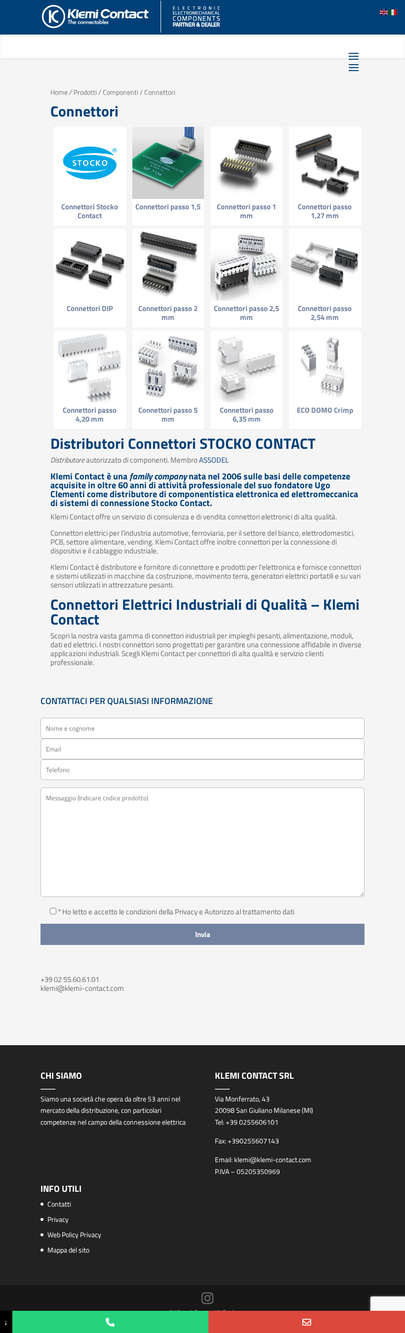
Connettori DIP (90, 308)
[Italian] (393, 11)
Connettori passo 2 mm (168, 313)
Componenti (120, 92)
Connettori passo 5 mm (168, 414)
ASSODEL (214, 460)
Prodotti (85, 92)
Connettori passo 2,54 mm (325, 313)
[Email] (306, 1322)
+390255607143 (253, 1141)
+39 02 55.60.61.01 (69, 979)
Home (59, 92)
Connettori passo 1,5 (168, 206)
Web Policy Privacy (74, 1234)
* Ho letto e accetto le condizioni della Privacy (128, 911)
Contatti (59, 1204)
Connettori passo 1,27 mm (325, 211)
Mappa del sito (68, 1250)
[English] (384, 11)
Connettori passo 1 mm (246, 211)
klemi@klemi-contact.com (82, 988)
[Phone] (110, 1322)
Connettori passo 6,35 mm (247, 414)
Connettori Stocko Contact (89, 211)
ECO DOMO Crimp (325, 410)
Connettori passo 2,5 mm (246, 313)
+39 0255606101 (252, 1122)
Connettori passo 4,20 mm (90, 414)
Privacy (58, 1219)
